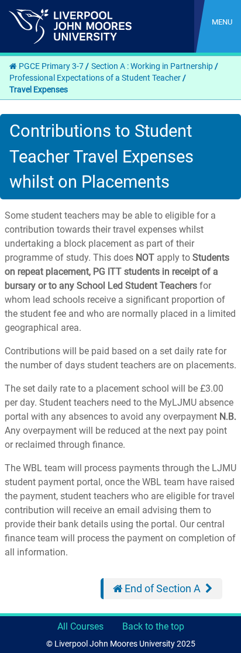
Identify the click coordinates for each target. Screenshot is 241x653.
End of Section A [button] (157, 589)
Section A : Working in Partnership (152, 66)
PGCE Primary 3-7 (51, 66)
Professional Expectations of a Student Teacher (95, 77)
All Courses (80, 626)
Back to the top (153, 626)
